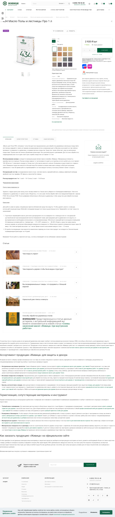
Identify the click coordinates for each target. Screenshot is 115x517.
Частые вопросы (26, 501)
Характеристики (22, 139)
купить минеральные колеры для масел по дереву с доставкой (22, 415)
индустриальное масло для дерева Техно (51, 373)
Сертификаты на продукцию (90, 98)
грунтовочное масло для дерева (34, 368)
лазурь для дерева (94, 385)
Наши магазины (49, 139)
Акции (5, 481)
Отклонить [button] (93, 512)
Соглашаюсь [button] (106, 512)
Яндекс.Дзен (89, 500)
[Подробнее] (76, 252)
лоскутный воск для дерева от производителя (69, 380)
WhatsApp (107, 495)
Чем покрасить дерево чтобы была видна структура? (43, 269)
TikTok (93, 500)
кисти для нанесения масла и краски (78, 420)
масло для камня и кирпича (33, 428)
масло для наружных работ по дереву (91, 368)
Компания (25, 478)
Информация (49, 478)
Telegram (93, 495)
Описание (8, 139)
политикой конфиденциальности (64, 514)
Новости (24, 484)
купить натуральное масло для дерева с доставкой (73, 366)
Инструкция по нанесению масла (54, 486)
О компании (25, 481)
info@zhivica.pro (95, 484)
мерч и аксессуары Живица (17, 430)
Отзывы (35, 139)
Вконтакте (89, 495)
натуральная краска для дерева (45, 389)
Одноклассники (103, 495)
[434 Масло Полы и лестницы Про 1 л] (25, 50)
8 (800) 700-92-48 (78, 3)
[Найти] (68, 3)
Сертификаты (25, 498)
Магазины (47, 484)
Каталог (6, 478)
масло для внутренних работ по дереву (40, 370)
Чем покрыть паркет (30, 254)
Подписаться (90, 464)
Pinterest (98, 500)
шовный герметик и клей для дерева (56, 410)
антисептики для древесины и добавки (14, 418)
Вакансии (24, 491)
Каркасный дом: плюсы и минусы (35, 299)
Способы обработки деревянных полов (37, 316)
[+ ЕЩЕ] (109, 9)
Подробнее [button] (83, 512)
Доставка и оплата (50, 481)
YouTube (98, 495)
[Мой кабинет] (89, 4)
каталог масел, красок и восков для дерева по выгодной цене (89, 347)
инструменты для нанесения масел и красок (16, 423)
